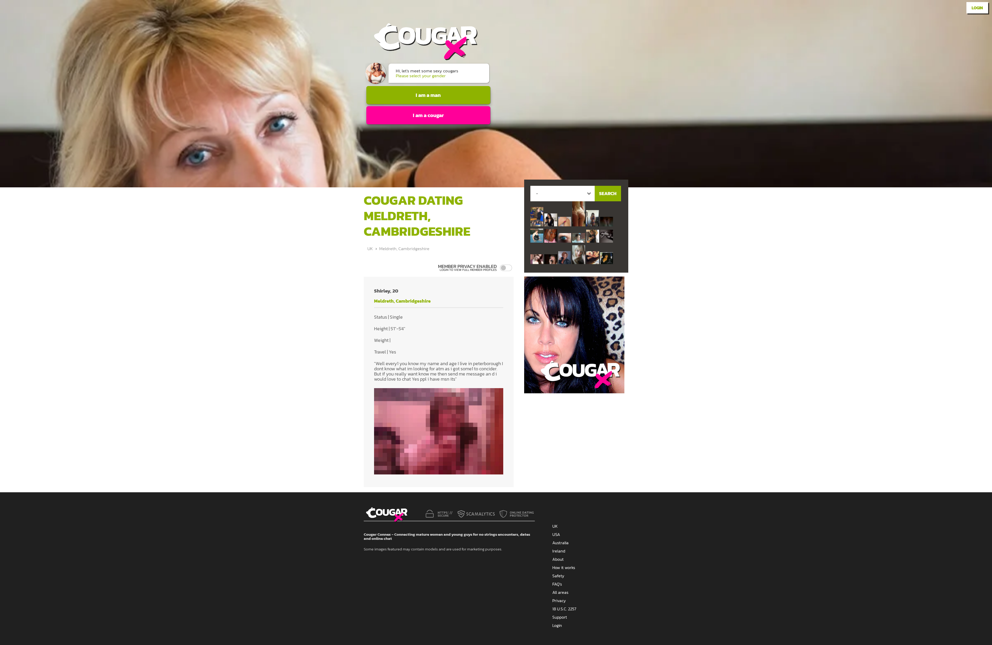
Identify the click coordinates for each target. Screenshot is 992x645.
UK (370, 248)
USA (556, 534)
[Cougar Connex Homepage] (420, 58)
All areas (560, 592)
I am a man (428, 95)
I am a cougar (428, 115)
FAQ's (557, 584)
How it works (563, 567)
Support (559, 617)
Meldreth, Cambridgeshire (404, 248)
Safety (558, 576)
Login (977, 8)
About (558, 559)
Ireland (558, 551)
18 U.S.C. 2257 (564, 609)
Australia (560, 543)
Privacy (559, 600)
